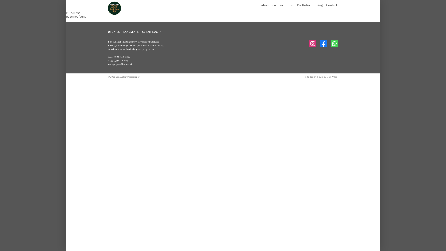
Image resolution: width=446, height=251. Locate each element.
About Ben (268, 5)
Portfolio (303, 5)
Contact (331, 5)
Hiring (318, 5)
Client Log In (152, 31)
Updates (114, 31)
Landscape (131, 31)
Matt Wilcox (332, 76)
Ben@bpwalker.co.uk (120, 64)
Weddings (286, 5)
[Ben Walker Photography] (111, 5)
